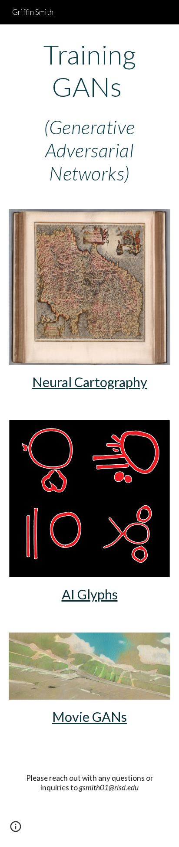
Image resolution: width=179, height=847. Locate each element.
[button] (15, 829)
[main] (89, 111)
